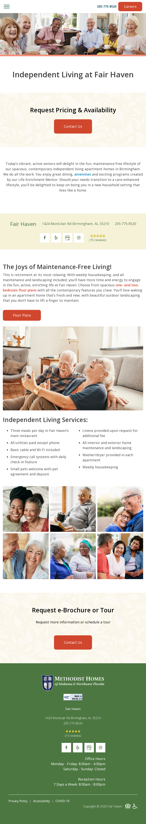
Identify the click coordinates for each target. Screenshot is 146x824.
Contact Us (73, 126)
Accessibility (41, 801)
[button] (6, 6)
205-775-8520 (106, 6)
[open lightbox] (26, 509)
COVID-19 (62, 801)
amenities (82, 174)
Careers (130, 6)
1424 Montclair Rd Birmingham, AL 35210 (75, 223)
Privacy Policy (18, 801)
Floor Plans (22, 315)
